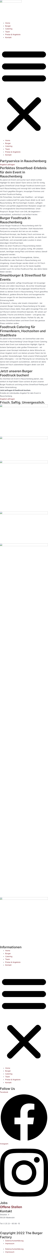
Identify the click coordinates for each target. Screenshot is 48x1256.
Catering (8, 29)
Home (7, 23)
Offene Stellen (11, 1207)
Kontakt (8, 37)
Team (7, 32)
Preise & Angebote (12, 34)
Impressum (9, 1243)
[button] (24, 90)
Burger (8, 26)
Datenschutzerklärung (14, 1241)
